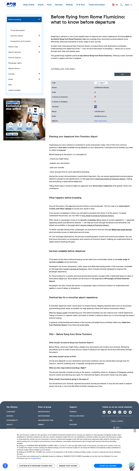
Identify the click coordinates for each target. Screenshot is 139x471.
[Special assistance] (121, 5)
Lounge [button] (11, 74)
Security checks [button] (16, 36)
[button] (115, 5)
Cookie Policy (36, 458)
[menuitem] (11, 412)
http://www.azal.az (100, 121)
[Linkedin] (104, 412)
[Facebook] (109, 412)
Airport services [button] (14, 52)
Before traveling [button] (14, 19)
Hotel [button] (10, 79)
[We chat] (130, 412)
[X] (114, 412)
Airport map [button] (13, 47)
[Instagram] (119, 412)
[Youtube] (125, 412)
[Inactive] (95, 97)
